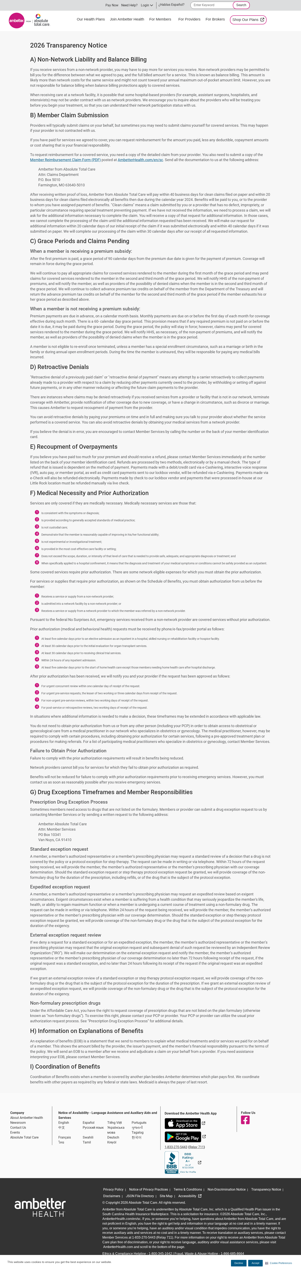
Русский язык (93, 1128)
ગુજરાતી (137, 1128)
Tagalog (138, 1132)
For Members (160, 19)
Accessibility (187, 1196)
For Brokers (216, 19)
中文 (61, 1128)
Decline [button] (238, 1263)
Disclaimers (111, 1196)
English (63, 1123)
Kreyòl (111, 1142)
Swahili (88, 1137)
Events (15, 1132)
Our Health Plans (91, 19)
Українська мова (115, 1130)
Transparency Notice (266, 1189)
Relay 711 (196, 1147)
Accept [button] (255, 1263)
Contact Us (18, 1128)
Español (88, 1123)
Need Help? (129, 5)
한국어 (136, 1137)
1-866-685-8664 (232, 1253)
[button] (278, 1263)
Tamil (87, 1142)
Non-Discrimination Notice (227, 1189)
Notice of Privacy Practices (148, 1189)
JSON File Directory (140, 1196)
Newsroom (18, 1123)
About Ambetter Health (26, 1118)
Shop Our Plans (249, 19)
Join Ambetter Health (127, 19)
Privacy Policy (113, 1189)
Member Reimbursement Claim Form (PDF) (65, 160)
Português (139, 1123)
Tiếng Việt (114, 1123)
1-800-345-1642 (160, 1253)
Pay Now (111, 5)
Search (241, 5)
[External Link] (183, 1163)
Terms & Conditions (188, 1189)
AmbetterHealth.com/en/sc (140, 160)
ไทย (61, 1142)
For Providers (189, 19)
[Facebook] (245, 1120)
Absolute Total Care (24, 1137)
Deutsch (113, 1137)
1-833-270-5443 (176, 1147)
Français (64, 1137)
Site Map (166, 1196)
